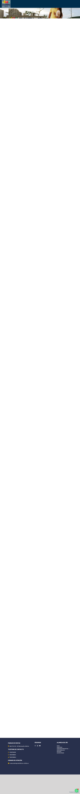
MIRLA (40, 664)
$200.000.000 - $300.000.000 (35, 76)
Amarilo (49, 167)
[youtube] (39, 745)
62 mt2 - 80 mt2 (39, 387)
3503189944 (12, 757)
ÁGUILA (40, 75)
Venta (49, 76)
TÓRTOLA (40, 711)
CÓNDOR (40, 120)
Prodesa (47, 76)
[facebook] (35, 745)
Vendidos (52, 212)
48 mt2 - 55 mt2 (42, 76)
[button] (76, 4)
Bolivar (43, 212)
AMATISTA (40, 250)
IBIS (40, 165)
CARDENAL (40, 210)
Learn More (40, 92)
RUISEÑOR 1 (40, 572)
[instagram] (37, 745)
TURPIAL (40, 386)
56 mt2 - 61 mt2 (45, 167)
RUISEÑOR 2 (40, 525)
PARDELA (40, 617)
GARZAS (40, 295)
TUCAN (40, 431)
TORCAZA (40, 478)
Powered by (74, 792)
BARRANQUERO (40, 341)
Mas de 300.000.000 (47, 212)
